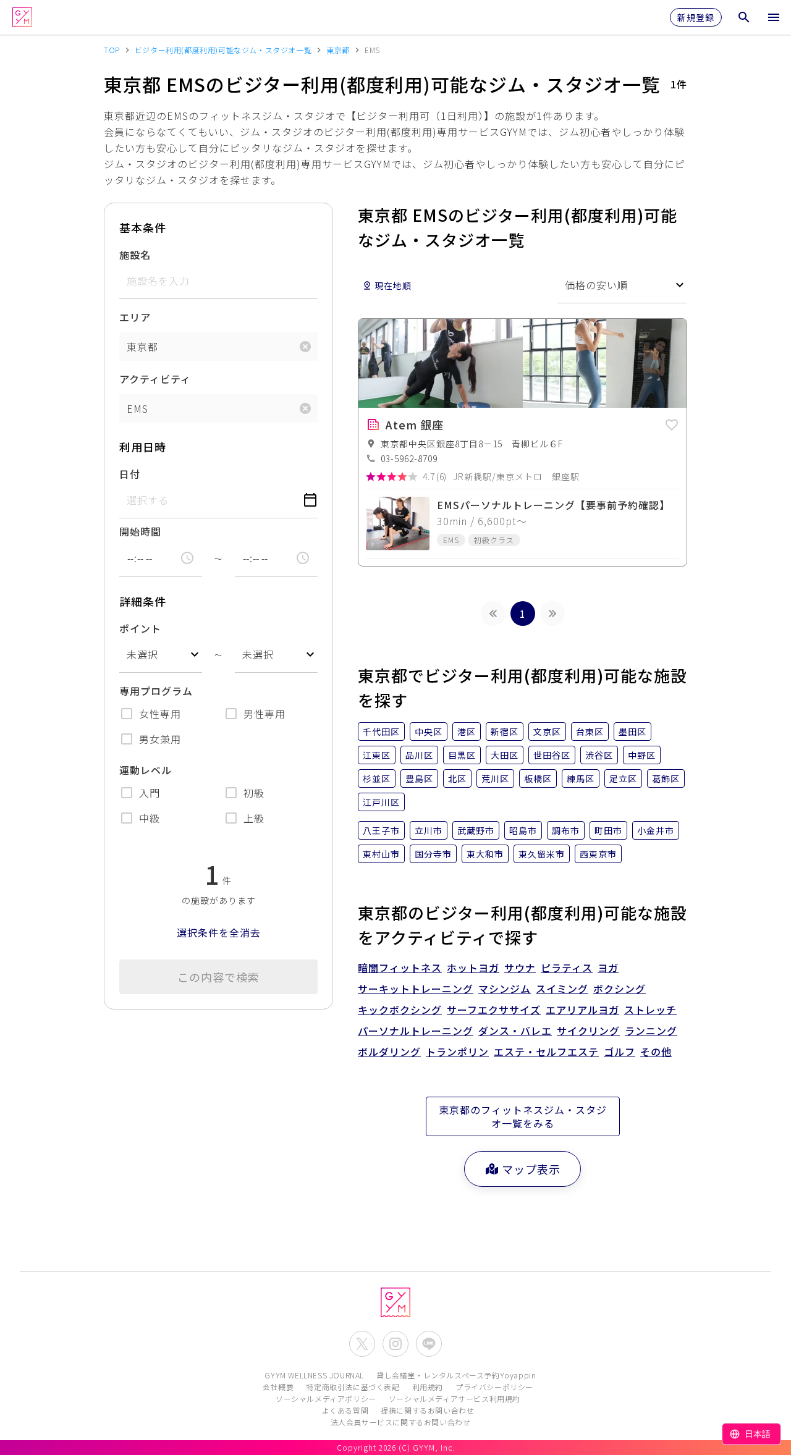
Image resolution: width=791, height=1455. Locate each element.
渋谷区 (599, 755)
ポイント (140, 628)
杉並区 (377, 778)
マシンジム (504, 988)
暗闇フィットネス (400, 967)
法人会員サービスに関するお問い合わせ (401, 1422)
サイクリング (588, 1030)
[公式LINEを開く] (429, 1344)
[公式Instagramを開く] (395, 1344)
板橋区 (538, 778)
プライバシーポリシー (494, 1386)
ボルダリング (389, 1051)
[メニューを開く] (773, 17)
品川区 (419, 755)
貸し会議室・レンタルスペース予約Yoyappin (456, 1375)
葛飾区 (666, 778)
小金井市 (655, 830)
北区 (457, 778)
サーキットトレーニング (415, 988)
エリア (135, 317)
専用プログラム (156, 690)
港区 (466, 731)
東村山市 (381, 854)
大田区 (504, 755)
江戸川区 (381, 802)
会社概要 (278, 1386)
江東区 (377, 755)
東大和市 (485, 854)
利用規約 (427, 1386)
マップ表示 (531, 1169)
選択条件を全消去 (219, 932)
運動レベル (145, 769)
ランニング (651, 1030)
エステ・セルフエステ (546, 1051)
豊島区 (419, 778)
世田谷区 (551, 755)
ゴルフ (619, 1051)
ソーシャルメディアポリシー (326, 1398)
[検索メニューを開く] (744, 17)
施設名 (135, 254)
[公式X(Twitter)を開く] (362, 1344)
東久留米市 (541, 854)
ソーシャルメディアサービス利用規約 (454, 1398)
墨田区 (632, 731)
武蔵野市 (475, 830)
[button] (671, 422)
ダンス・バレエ (515, 1030)
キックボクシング (400, 1009)
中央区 (428, 731)
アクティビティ (155, 378)
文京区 (547, 731)
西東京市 (598, 854)
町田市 (608, 830)
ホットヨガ (473, 967)
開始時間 (140, 531)
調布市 (566, 830)
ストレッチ (650, 1009)
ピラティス (567, 967)
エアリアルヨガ (582, 1009)
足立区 (623, 778)
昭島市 (523, 830)
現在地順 (393, 285)
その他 (656, 1051)
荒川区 (495, 778)
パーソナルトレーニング (415, 1030)
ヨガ (608, 967)
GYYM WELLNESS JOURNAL (314, 1375)
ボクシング (619, 988)
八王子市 (381, 830)
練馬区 (580, 778)
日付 (129, 473)
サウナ (520, 967)
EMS (137, 408)
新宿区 (504, 731)
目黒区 (462, 755)
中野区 (642, 755)
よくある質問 (345, 1410)
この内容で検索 (218, 977)
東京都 (142, 346)
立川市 (428, 830)
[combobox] (160, 654)
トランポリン (457, 1051)
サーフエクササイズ (494, 1009)
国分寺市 (433, 854)
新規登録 (695, 17)
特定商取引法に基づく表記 (352, 1386)
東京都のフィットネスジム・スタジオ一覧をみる (523, 1116)
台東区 (590, 731)
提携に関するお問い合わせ (427, 1410)
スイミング (562, 988)
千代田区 (381, 731)
